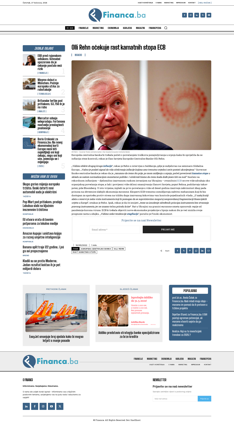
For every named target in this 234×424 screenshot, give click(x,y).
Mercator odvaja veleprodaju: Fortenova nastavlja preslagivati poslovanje (51, 123)
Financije (43, 73)
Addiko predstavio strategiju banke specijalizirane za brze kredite (129, 335)
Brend (26, 255)
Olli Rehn (119, 249)
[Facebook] (184, 15)
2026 (41, 166)
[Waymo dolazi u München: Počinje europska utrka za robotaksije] (29, 84)
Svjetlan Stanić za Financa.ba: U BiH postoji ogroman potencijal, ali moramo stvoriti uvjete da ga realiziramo (189, 320)
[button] (165, 28)
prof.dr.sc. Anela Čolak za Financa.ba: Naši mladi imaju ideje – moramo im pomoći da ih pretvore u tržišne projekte (190, 303)
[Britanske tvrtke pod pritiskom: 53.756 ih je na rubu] (29, 105)
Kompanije (43, 132)
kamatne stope (200, 173)
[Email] (208, 250)
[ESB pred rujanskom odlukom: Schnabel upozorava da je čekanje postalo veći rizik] (29, 60)
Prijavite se (204, 399)
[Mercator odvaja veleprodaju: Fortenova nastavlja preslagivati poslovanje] (29, 122)
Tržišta (27, 196)
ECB (179, 180)
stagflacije (132, 213)
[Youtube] (209, 15)
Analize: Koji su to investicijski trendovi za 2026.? (187, 333)
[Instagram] (190, 15)
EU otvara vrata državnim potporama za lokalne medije (40, 221)
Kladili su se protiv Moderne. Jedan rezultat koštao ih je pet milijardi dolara (41, 265)
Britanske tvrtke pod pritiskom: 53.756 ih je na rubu (51, 104)
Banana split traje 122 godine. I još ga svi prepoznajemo (43, 249)
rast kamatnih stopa (84, 252)
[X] (202, 15)
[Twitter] (59, 406)
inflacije (107, 166)
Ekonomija (28, 228)
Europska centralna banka (96, 249)
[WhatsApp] (196, 250)
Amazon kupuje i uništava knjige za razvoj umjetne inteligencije (42, 235)
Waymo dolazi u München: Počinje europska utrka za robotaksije (49, 85)
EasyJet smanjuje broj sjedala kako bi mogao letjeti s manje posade (56, 338)
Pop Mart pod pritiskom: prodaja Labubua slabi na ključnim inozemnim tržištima (42, 206)
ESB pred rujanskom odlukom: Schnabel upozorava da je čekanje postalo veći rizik (50, 62)
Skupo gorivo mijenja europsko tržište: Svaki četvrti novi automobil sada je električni (41, 188)
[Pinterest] (190, 250)
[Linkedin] (196, 15)
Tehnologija (44, 94)
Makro (78, 55)
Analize (42, 111)
